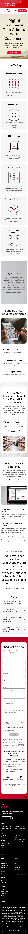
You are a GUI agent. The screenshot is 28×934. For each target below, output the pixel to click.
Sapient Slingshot (5, 865)
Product (16, 865)
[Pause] (25, 259)
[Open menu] (2, 10)
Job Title (5, 694)
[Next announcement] (24, 4)
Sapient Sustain (4, 867)
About (2, 889)
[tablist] (14, 362)
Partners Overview (5, 843)
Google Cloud (4, 849)
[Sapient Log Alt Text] (5, 806)
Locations (3, 898)
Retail (16, 837)
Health (16, 833)
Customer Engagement (6, 830)
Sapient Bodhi (4, 863)
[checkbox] (14, 729)
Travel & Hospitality (19, 844)
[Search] (16, 10)
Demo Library (4, 882)
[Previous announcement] (1, 4)
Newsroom (3, 893)
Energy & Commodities (20, 828)
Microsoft (3, 851)
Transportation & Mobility (20, 841)
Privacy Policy (21, 744)
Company (5, 673)
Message (5, 707)
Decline (7, 926)
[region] (14, 919)
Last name (5, 666)
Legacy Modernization (6, 826)
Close (20, 926)
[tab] (14, 351)
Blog (2, 880)
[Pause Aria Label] (26, 4)
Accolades (3, 895)
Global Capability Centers (20, 874)
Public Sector (18, 835)
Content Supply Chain (6, 828)
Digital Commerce (5, 833)
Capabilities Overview (19, 861)
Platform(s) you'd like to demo (10, 700)
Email (4, 680)
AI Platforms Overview (6, 861)
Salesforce (3, 854)
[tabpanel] (14, 331)
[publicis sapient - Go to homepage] (7, 10)
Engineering (17, 869)
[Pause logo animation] (24, 789)
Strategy (17, 863)
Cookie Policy (10, 913)
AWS (2, 847)
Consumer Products (19, 826)
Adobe (2, 845)
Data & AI (17, 871)
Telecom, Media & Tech (20, 839)
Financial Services (19, 830)
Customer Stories (5, 873)
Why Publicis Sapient (5, 891)
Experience (17, 867)
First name (5, 659)
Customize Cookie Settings (14, 930)
